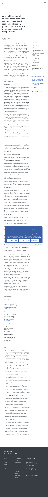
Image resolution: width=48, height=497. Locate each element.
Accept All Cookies (12, 240)
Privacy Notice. (37, 237)
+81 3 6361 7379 (35, 55)
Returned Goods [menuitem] (17, 462)
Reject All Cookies (24, 240)
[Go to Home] (4, 3)
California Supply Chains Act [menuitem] (18, 459)
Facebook (4, 38)
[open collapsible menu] (45, 2)
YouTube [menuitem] (5, 471)
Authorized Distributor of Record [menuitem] (17, 466)
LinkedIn (4, 39)
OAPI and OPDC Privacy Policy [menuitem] (17, 474)
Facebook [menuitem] (5, 464)
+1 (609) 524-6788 (36, 71)
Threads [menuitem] (5, 469)
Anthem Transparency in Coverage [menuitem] (17, 479)
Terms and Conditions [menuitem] (17, 470)
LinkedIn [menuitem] (5, 462)
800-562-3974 (31, 471)
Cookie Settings (35, 240)
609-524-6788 (31, 465)
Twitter (9, 38)
